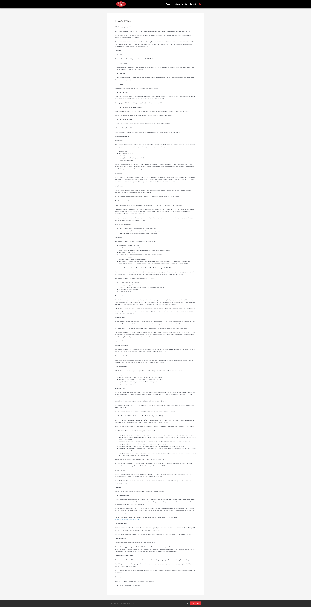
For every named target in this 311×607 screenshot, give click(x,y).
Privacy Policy (195, 603)
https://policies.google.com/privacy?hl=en (127, 519)
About (168, 4)
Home (186, 603)
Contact (193, 4)
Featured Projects (180, 4)
